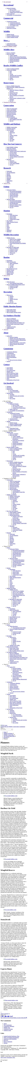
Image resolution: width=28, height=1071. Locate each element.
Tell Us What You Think (12, 373)
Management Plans (14, 155)
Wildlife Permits (10, 34)
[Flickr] (8, 1016)
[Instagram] (1, 1016)
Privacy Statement (8, 1041)
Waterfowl (9, 230)
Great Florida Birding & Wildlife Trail (15, 322)
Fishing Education (14, 195)
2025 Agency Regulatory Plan (8, 1057)
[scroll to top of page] (1, 1012)
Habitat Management (11, 150)
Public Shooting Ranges (12, 222)
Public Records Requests (12, 376)
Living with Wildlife (11, 70)
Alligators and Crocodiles (16, 75)
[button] (7, 1)
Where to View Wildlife (15, 239)
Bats (11, 72)
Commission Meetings (12, 351)
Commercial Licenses (12, 21)
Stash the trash (10, 115)
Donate (11, 397)
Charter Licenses (10, 27)
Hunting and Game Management (17, 338)
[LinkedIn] (11, 1016)
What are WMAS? (14, 248)
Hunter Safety (13, 218)
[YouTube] (6, 1016)
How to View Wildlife (15, 240)
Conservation (9, 105)
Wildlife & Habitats (8, 733)
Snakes (11, 78)
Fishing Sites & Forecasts (13, 320)
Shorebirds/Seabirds (14, 76)
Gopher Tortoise (13, 135)
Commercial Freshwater (15, 24)
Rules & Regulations (11, 357)
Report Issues (9, 83)
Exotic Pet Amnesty (11, 148)
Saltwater (9, 178)
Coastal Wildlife (13, 118)
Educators (12, 160)
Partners (8, 361)
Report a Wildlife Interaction (13, 86)
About (8, 182)
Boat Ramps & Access (12, 268)
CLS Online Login (14, 25)
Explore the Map (13, 287)
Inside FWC (9, 336)
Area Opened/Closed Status (16, 283)
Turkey (8, 227)
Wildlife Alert (9, 50)
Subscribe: (23, 1017)
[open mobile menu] (4, 728)
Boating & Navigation (12, 45)
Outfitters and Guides (12, 303)
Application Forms (11, 43)
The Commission (8, 1025)
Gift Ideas (12, 394)
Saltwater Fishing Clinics (15, 204)
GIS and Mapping (11, 172)
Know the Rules (10, 54)
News (8, 358)
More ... (7, 40)
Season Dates (13, 216)
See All (11, 62)
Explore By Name (14, 286)
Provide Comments (14, 206)
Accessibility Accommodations (14, 15)
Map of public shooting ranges (14, 312)
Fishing (6, 187)
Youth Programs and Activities (17, 395)
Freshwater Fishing (11, 189)
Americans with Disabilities (10, 1039)
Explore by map (13, 251)
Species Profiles (10, 130)
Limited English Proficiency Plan (11, 1036)
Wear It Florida (10, 272)
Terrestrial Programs (11, 114)
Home (5, 732)
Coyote (11, 74)
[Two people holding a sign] (10, 795)
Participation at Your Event (13, 380)
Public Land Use (10, 13)
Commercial (8, 18)
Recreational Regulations (15, 191)
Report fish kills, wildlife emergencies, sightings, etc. (16, 464)
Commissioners (10, 353)
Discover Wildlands (11, 318)
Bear (11, 71)
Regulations (9, 214)
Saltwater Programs (11, 112)
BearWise (6, 737)
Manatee (12, 136)
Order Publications (11, 377)
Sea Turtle (12, 139)
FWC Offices (10, 369)
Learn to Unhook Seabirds (13, 68)
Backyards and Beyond (15, 242)
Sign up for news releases (16, 360)
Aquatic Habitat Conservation (17, 156)
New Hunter (9, 220)
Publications (9, 180)
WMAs (6, 279)
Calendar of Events (11, 326)
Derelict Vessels (10, 270)
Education (9, 159)
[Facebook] (2, 1016)
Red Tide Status (13, 94)
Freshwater (9, 171)
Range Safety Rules (11, 309)
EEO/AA (6, 1040)
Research (7, 168)
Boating (7, 257)
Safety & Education (11, 262)
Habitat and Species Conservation (17, 342)
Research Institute (14, 337)
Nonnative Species (11, 128)
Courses (11, 266)
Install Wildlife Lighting (12, 147)
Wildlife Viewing (11, 238)
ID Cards (12, 264)
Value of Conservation (12, 108)
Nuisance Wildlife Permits (13, 36)
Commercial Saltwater (15, 22)
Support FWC (10, 393)
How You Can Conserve (13, 144)
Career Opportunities (14, 391)
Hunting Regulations (14, 59)
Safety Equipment (14, 263)
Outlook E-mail (7, 1030)
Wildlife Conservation (12, 127)
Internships (9, 387)
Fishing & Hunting (11, 8)
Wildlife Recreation (11, 235)
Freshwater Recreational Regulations (18, 58)
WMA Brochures (14, 215)
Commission (8, 349)
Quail (8, 228)
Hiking (11, 300)
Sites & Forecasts (14, 196)
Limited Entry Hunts (14, 219)
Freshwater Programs (12, 111)
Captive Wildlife (13, 55)
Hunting (7, 211)
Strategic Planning (11, 356)
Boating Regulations (14, 61)
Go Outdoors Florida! (12, 316)
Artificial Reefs (10, 328)
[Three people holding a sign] (11, 1000)
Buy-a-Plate (12, 398)
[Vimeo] (7, 1016)
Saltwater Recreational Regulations (18, 57)
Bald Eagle (12, 132)
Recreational (8, 5)
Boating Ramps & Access (13, 321)
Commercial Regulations (15, 192)
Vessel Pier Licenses (11, 28)
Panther (11, 138)
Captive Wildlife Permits (12, 37)
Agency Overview (11, 354)
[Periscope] (10, 1016)
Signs (8, 378)
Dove (8, 226)
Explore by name (14, 250)
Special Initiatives (11, 116)
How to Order (13, 9)
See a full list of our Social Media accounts (11, 1017)
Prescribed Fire (13, 154)
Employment (10, 389)
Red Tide (9, 176)
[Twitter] (4, 1016)
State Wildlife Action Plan (16, 119)
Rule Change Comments (12, 374)
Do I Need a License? (15, 11)
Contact (7, 365)
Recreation (8, 292)
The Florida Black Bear (9, 736)
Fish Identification (14, 194)
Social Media (10, 367)
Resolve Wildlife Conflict (13, 65)
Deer (8, 224)
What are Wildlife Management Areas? (16, 284)
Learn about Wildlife (14, 163)
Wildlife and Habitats (12, 124)
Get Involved (9, 383)
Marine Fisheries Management (17, 344)
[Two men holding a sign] (10, 909)
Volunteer (9, 386)
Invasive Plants (13, 152)
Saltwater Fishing (11, 199)
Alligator (12, 131)
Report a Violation (11, 52)
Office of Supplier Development (11, 1037)
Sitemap (5, 1043)
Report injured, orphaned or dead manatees (19, 475)
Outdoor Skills (13, 162)
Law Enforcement (14, 341)
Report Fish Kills (14, 92)
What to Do (12, 252)
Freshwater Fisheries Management (18, 340)
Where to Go (10, 295)
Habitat (8, 174)
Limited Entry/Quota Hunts (16, 12)
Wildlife (7, 31)
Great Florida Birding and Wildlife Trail (19, 596)
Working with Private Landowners (18, 151)
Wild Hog (9, 231)
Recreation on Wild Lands (13, 247)
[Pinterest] (12, 1016)
